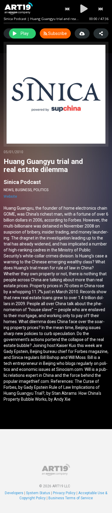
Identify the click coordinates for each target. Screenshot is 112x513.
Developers (14, 493)
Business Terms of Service (70, 498)
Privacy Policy (64, 493)
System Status (38, 493)
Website (10, 196)
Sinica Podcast (22, 182)
